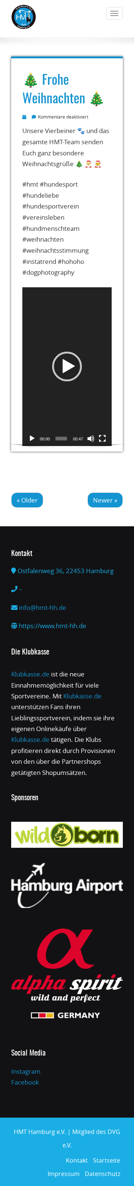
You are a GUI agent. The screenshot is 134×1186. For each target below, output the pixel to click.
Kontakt (77, 1160)
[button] (67, 366)
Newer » (105, 500)
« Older (27, 500)
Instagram (26, 1071)
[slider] (61, 438)
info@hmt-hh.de (42, 607)
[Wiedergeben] (32, 438)
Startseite (106, 1160)
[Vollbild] (102, 438)
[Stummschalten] (91, 438)
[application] (67, 366)
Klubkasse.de (30, 674)
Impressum (64, 1174)
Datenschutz (102, 1174)
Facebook (25, 1082)
